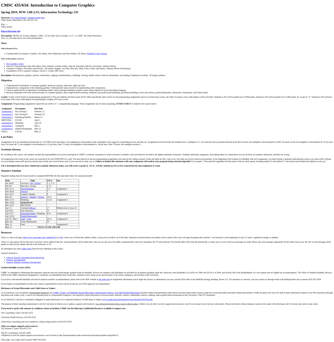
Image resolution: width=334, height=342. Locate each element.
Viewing (24, 191)
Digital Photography (29, 216)
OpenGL (24, 197)
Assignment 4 (7, 123)
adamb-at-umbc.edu (36, 18)
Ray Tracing (35, 183)
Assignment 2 (7, 114)
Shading (32, 197)
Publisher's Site (93, 53)
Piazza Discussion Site (10, 31)
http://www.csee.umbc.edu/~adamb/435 (39, 237)
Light (23, 219)
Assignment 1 (7, 111)
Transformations (27, 189)
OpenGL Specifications (16, 260)
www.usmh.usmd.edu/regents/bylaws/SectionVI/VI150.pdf (127, 299)
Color (29, 219)
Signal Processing (28, 213)
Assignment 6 (7, 129)
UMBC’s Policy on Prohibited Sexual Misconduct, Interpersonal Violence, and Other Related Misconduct (96, 293)
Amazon (103, 53)
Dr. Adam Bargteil (18, 18)
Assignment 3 (7, 117)
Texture (41, 197)
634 (60, 237)
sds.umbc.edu (104, 279)
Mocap (33, 208)
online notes (26, 249)
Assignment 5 (7, 126)
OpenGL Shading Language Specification (23, 262)
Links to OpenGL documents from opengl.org (25, 257)
